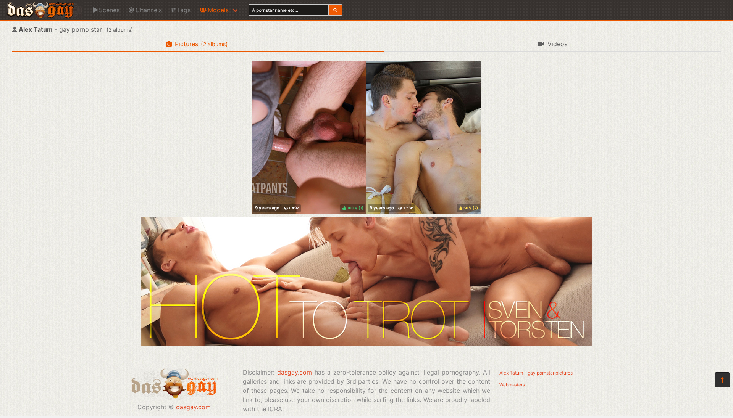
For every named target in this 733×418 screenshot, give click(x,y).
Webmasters (512, 384)
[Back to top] (722, 379)
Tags (184, 10)
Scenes (109, 10)
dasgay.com (193, 407)
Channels (149, 10)
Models (218, 10)
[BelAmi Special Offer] (366, 343)
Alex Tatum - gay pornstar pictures (536, 373)
